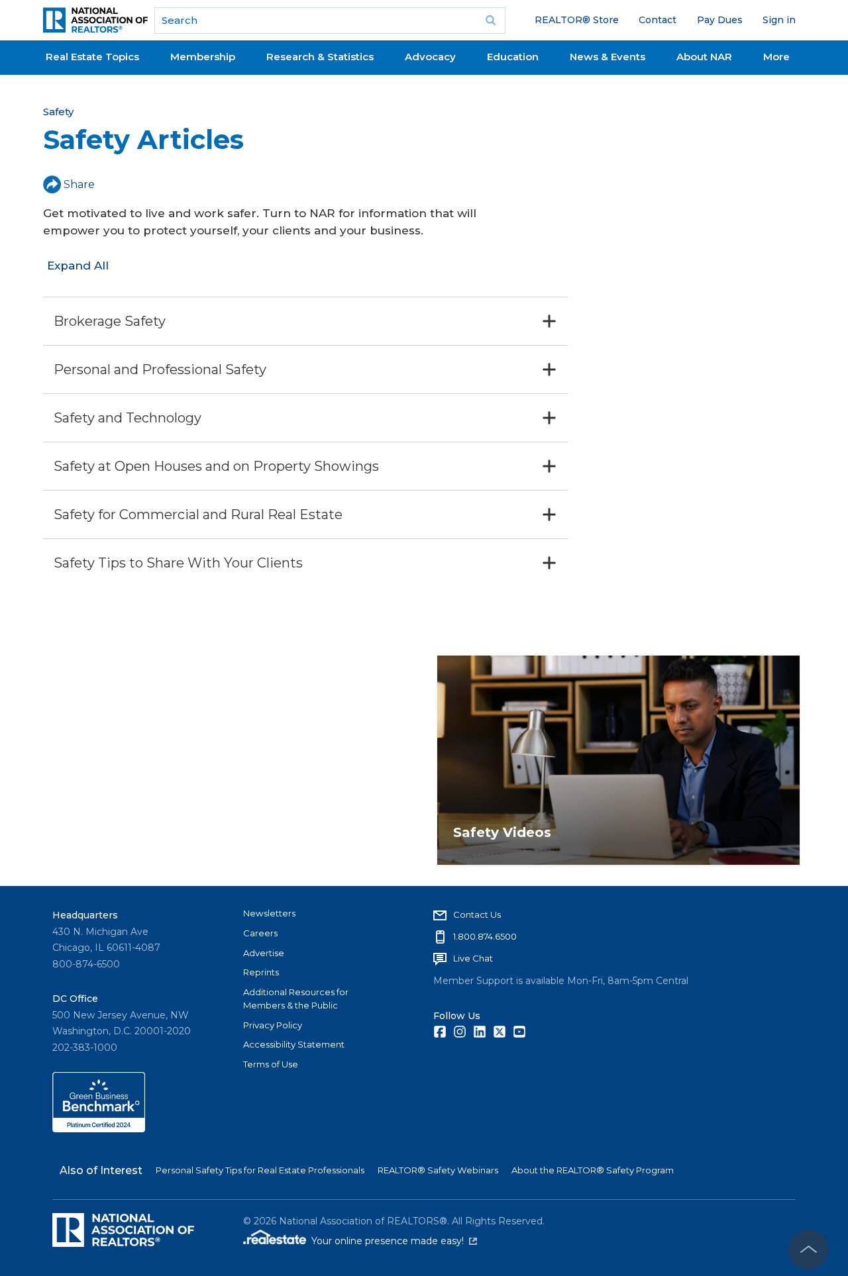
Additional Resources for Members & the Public (295, 998)
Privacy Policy (272, 1025)
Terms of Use (270, 1064)
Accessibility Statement (293, 1044)
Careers (260, 933)
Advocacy (430, 56)
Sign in (779, 20)
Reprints (261, 972)
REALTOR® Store (577, 20)
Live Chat (473, 958)
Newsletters (269, 913)
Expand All (78, 265)
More (776, 56)
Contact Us (477, 914)
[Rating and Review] (98, 1129)
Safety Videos (502, 832)
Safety (58, 111)
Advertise (263, 953)
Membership (202, 56)
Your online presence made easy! (394, 1241)
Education (513, 56)
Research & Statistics (320, 56)
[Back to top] (808, 1249)
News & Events (607, 56)
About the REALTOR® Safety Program (592, 1170)
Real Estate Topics (92, 56)
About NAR (704, 56)
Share (79, 184)
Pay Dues (720, 20)
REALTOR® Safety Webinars (438, 1170)
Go (491, 20)
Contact (657, 20)
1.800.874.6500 (485, 936)
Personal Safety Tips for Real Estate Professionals (260, 1170)
